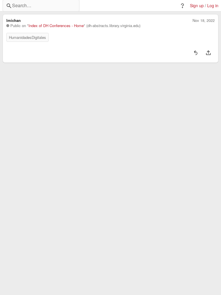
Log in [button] (212, 5)
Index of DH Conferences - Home (56, 25)
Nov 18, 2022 (204, 20)
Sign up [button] (197, 5)
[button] (182, 6)
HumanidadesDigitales (27, 37)
